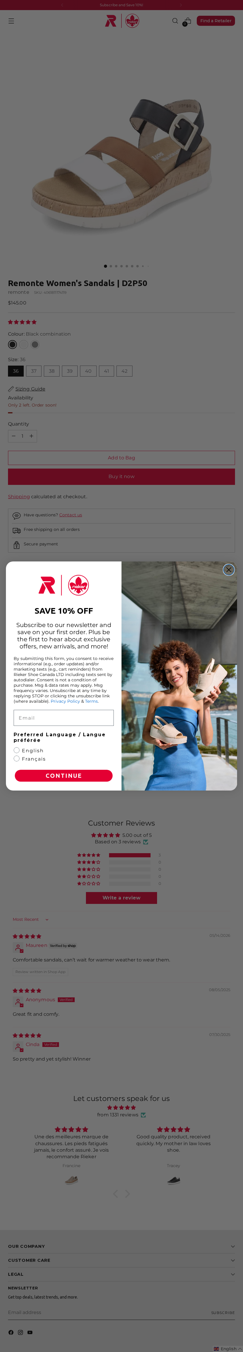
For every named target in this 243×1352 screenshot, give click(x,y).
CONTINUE (64, 775)
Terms (91, 701)
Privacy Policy (65, 701)
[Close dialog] (228, 569)
